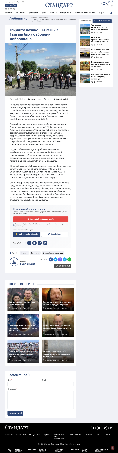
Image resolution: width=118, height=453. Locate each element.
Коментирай (64, 266)
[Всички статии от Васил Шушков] (14, 261)
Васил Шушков (62, 99)
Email (44, 380)
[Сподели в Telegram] (65, 259)
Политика (21, 435)
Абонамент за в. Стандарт (101, 450)
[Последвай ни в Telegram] (110, 428)
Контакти (75, 449)
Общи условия (18, 450)
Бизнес (89, 435)
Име (9, 380)
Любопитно (43, 18)
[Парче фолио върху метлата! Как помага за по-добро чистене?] (85, 66)
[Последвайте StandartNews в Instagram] (9, 9)
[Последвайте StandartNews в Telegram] (14, 9)
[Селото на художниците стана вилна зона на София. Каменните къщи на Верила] (85, 41)
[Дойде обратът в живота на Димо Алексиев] (23, 299)
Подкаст (47, 435)
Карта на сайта (85, 450)
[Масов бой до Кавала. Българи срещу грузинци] (85, 78)
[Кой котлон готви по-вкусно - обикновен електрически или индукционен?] (85, 53)
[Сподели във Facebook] (51, 259)
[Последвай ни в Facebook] (93, 428)
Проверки (35, 253)
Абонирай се (11, 5)
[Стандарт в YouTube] (34, 243)
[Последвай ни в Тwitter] (105, 428)
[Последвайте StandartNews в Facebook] (6, 9)
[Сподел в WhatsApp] (69, 259)
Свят (98, 435)
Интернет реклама (43, 450)
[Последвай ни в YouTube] (99, 428)
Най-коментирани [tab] (102, 21)
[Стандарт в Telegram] (40, 243)
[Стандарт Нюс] (16, 429)
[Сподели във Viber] (60, 259)
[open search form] (111, 13)
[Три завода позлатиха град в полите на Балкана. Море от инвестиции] (85, 29)
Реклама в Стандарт (59, 450)
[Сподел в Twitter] (55, 259)
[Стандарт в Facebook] (29, 243)
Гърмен (24, 253)
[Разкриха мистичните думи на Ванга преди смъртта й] (58, 299)
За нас (9, 450)
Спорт (107, 435)
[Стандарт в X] (45, 243)
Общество (34, 435)
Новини (34, 18)
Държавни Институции (53, 253)
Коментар (12, 389)
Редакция (32, 449)
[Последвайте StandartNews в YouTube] (11, 9)
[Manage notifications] (112, 448)
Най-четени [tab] (86, 21)
